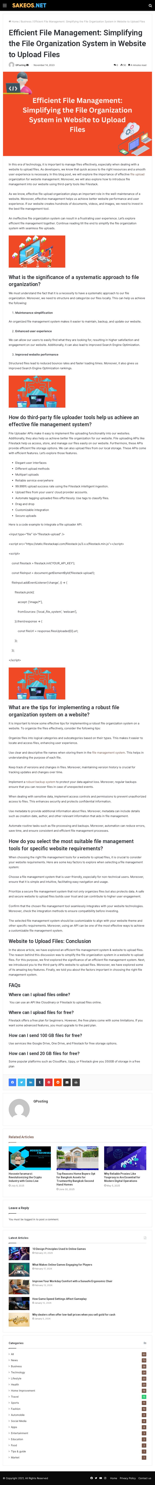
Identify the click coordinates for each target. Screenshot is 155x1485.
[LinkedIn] (30, 1082)
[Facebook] (12, 1082)
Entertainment (19, 1433)
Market (15, 1457)
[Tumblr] (39, 1082)
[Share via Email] (67, 1082)
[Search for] (150, 6)
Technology (18, 1372)
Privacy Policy (128, 1478)
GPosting (21, 65)
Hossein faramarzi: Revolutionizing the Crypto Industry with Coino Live (25, 1177)
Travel (15, 1396)
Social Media (18, 1421)
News (14, 1360)
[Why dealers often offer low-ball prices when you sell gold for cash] (19, 1320)
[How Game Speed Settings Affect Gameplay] (19, 1303)
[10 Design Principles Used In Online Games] (19, 1253)
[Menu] (5, 6)
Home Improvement (23, 1390)
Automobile (18, 1414)
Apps (14, 1427)
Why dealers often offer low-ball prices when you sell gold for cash (73, 1314)
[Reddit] (58, 1082)
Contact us (144, 1478)
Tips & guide (18, 1451)
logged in (29, 1219)
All (12, 1354)
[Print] (76, 1082)
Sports (15, 1402)
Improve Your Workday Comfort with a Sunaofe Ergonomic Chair (72, 1281)
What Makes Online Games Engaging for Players (62, 1264)
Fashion (15, 1408)
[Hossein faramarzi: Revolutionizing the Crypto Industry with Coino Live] (30, 1158)
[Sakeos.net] (29, 5)
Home (15, 21)
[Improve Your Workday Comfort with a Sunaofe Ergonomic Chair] (19, 1286)
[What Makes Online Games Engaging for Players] (19, 1270)
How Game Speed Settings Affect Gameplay (59, 1298)
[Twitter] (21, 1082)
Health (15, 1384)
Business (26, 21)
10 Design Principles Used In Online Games (59, 1248)
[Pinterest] (49, 1082)
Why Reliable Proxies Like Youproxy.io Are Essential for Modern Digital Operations (122, 1177)
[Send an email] (27, 65)
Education (17, 1439)
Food (14, 1445)
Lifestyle (16, 1378)
